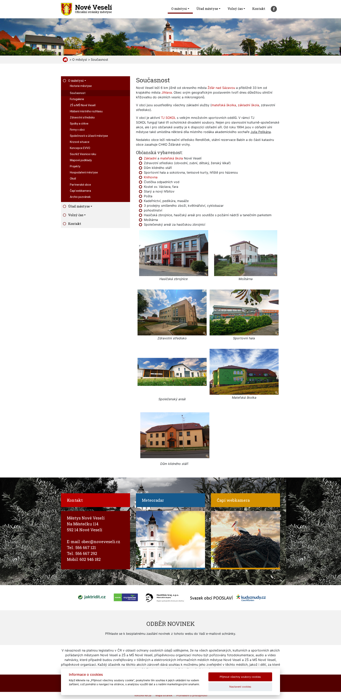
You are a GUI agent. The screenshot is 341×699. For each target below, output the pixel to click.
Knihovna (150, 177)
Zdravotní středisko (82, 117)
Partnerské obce (80, 184)
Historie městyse (81, 85)
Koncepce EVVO (80, 148)
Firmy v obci (77, 129)
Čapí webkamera (80, 190)
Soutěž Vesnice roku (83, 154)
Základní (150, 158)
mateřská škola (171, 158)
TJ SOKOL (168, 118)
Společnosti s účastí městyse (89, 135)
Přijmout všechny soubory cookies (240, 676)
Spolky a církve (79, 123)
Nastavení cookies (240, 686)
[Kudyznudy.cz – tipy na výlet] (251, 597)
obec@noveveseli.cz (101, 541)
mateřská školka (224, 105)
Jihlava (166, 92)
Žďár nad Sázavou (221, 88)
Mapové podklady (81, 160)
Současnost (77, 93)
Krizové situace (79, 141)
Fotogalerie (77, 99)
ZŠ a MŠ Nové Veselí (83, 105)
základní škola (248, 105)
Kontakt (258, 9)
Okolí (73, 178)
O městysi (179, 9)
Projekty (75, 166)
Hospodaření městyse (84, 172)
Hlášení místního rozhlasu (86, 111)
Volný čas (235, 9)
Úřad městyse (207, 9)
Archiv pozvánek (80, 196)
